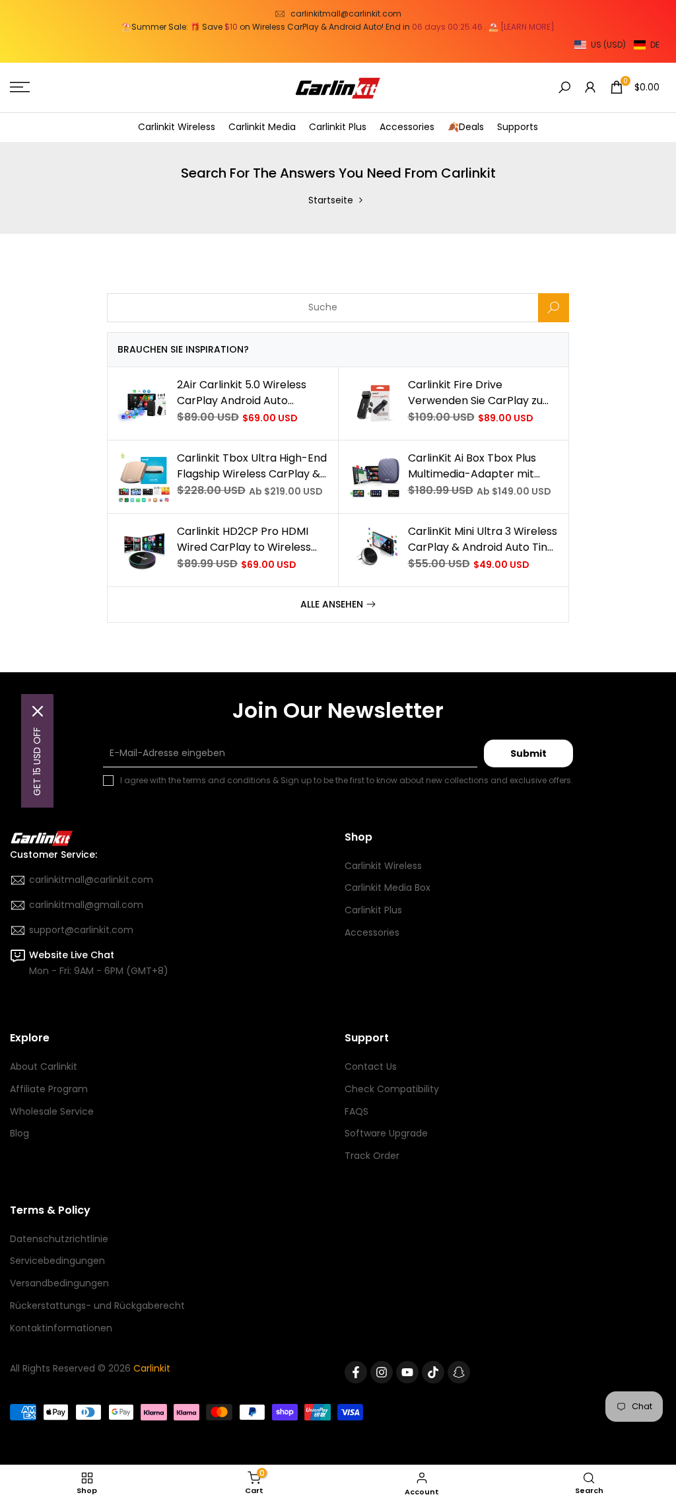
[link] (144, 403)
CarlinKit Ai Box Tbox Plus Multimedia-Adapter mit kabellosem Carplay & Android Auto (472, 466)
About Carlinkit (43, 1066)
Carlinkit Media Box (387, 887)
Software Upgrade (386, 1133)
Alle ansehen (331, 604)
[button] (617, 45)
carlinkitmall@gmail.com (86, 904)
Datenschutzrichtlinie (59, 1238)
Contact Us (371, 1066)
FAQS (356, 1111)
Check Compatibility (392, 1089)
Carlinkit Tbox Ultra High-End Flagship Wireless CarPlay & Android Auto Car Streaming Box (252, 466)
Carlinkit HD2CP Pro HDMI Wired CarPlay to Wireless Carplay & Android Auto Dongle (244, 539)
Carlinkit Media (262, 126)
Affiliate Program (49, 1089)
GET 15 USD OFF (37, 761)
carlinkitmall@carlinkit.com (345, 13)
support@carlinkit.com (81, 929)
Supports (517, 126)
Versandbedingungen (59, 1283)
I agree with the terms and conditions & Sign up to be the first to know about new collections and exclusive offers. (346, 780)
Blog (19, 1133)
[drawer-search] (564, 87)
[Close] (37, 711)
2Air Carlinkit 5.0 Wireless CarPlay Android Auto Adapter (241, 393)
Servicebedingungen (57, 1260)
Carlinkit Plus (337, 126)
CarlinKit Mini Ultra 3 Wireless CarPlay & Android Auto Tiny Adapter (482, 539)
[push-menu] (20, 87)
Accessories (407, 126)
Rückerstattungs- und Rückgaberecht (97, 1305)
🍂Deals (466, 126)
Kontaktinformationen (61, 1328)
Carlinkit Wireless (176, 126)
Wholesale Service (52, 1111)
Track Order (372, 1155)
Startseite (330, 200)
